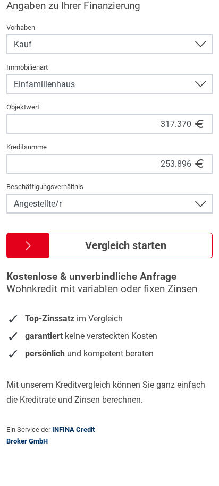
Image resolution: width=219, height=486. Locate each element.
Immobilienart (27, 67)
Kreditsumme (26, 147)
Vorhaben (20, 27)
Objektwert (22, 107)
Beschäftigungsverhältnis (44, 187)
